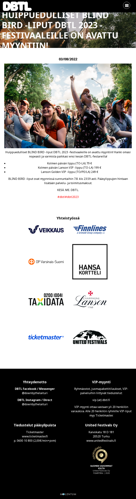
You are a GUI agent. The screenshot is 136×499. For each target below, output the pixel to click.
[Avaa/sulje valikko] (126, 5)
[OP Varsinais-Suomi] (46, 262)
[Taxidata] (46, 300)
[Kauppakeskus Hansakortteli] (90, 262)
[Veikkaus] (46, 230)
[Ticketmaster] (46, 337)
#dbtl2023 (72, 197)
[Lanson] (90, 300)
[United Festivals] (90, 337)
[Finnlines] (90, 230)
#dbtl (61, 197)
